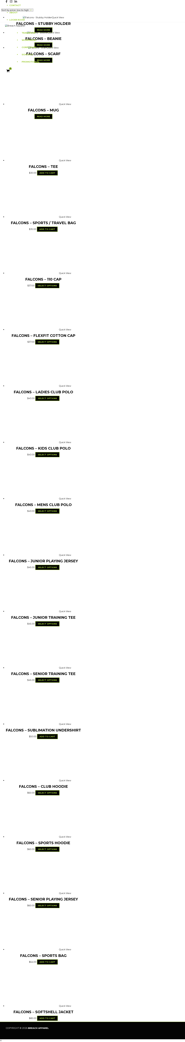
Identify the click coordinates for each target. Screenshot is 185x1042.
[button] (1, 1040)
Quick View (65, 104)
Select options (47, 285)
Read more (43, 116)
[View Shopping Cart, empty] (8, 71)
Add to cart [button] (47, 173)
